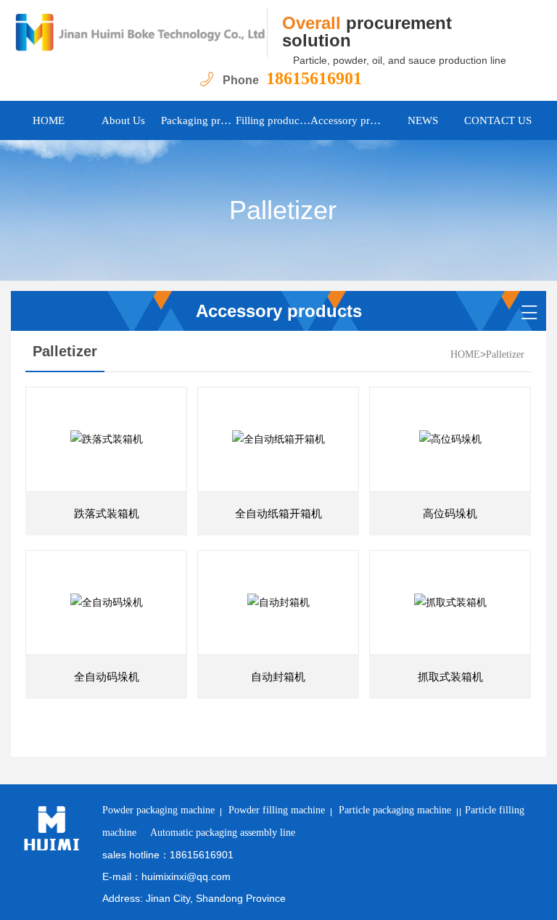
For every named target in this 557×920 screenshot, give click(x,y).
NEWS (423, 120)
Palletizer (505, 354)
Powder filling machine (276, 810)
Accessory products (347, 120)
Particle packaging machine (395, 810)
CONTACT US (498, 120)
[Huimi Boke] (139, 32)
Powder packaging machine (158, 810)
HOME (49, 120)
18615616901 (314, 78)
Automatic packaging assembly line (222, 832)
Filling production (273, 120)
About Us (123, 120)
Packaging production (198, 120)
